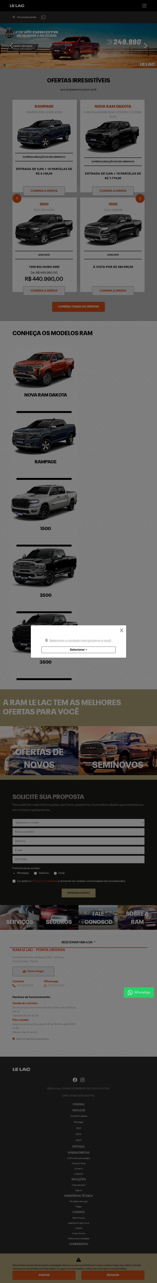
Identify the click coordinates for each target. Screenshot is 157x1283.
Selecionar (77, 649)
